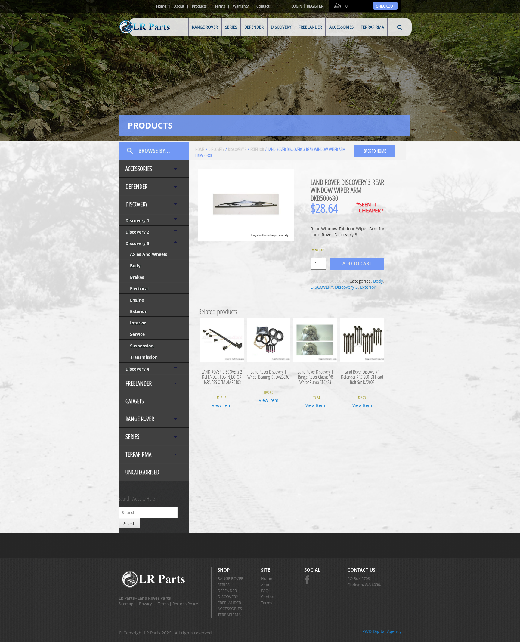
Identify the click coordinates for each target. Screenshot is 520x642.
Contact (262, 6)
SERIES (231, 27)
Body (135, 265)
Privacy (145, 603)
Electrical (139, 288)
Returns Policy (185, 603)
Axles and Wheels (148, 254)
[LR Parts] (137, 34)
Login (296, 6)
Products (199, 6)
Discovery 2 (137, 232)
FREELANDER (310, 27)
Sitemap (126, 603)
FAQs (265, 590)
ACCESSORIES (341, 27)
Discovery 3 (137, 243)
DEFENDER (254, 27)
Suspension (142, 346)
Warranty (241, 6)
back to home (375, 151)
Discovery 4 (137, 369)
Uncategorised (142, 472)
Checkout (385, 6)
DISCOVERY (281, 27)
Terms (220, 6)
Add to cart (356, 263)
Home (161, 6)
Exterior (138, 311)
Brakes (137, 277)
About (179, 6)
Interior (138, 323)
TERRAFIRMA (372, 27)
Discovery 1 (137, 220)
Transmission (144, 357)
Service (137, 334)
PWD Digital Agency (381, 631)
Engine (137, 300)
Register (315, 6)
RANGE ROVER (205, 27)
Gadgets (134, 401)
